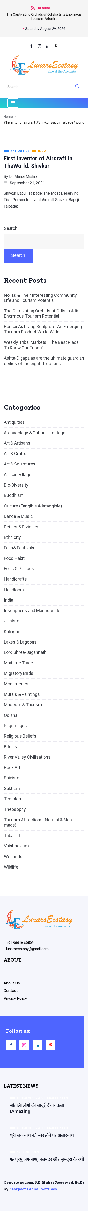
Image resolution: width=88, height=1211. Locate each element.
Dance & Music (18, 516)
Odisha (10, 715)
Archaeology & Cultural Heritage (34, 432)
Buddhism (14, 495)
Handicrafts (15, 579)
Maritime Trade (18, 662)
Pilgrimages (15, 725)
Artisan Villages (19, 474)
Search (11, 228)
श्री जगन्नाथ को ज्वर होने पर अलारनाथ (42, 1135)
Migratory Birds (18, 673)
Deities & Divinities (22, 526)
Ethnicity (12, 537)
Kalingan (12, 631)
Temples (12, 798)
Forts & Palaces (19, 568)
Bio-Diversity (16, 485)
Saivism (11, 777)
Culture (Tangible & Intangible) (33, 505)
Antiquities (14, 422)
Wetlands (13, 856)
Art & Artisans (17, 443)
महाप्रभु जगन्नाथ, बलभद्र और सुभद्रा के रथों (47, 1159)
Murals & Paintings (22, 694)
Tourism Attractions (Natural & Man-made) (38, 822)
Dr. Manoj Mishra (23, 176)
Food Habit (14, 558)
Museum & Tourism (23, 704)
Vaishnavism (16, 845)
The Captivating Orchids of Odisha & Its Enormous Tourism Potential (44, 17)
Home (8, 117)
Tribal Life (13, 835)
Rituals (10, 746)
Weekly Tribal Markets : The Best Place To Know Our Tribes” (41, 345)
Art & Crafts (15, 453)
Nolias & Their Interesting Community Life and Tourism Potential (40, 298)
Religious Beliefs (20, 736)
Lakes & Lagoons (20, 642)
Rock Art (12, 767)
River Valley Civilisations (27, 757)
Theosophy (15, 809)
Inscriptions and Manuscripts (32, 610)
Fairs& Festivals (19, 547)
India (8, 600)
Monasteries (16, 683)
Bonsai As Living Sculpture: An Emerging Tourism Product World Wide (43, 329)
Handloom (14, 589)
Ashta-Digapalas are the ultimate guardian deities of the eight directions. (44, 360)
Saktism (12, 788)
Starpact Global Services (33, 1188)
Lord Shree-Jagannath (25, 652)
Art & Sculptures (19, 463)
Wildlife (11, 867)
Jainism (11, 620)
